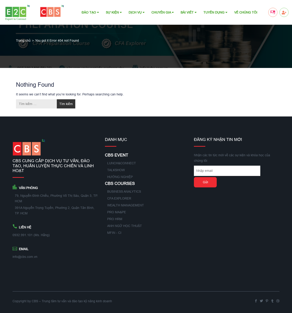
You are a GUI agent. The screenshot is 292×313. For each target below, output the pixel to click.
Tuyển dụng (214, 12)
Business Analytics (124, 191)
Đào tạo (89, 12)
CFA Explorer (119, 198)
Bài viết (188, 12)
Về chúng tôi (245, 12)
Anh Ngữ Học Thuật (124, 226)
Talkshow (116, 170)
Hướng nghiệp (120, 177)
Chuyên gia (161, 12)
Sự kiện (113, 12)
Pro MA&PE (116, 212)
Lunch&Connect (121, 163)
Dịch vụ (136, 12)
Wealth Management (125, 205)
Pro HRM (114, 219)
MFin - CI (114, 233)
